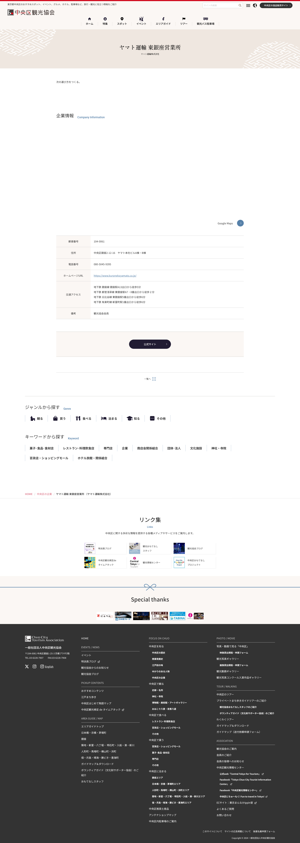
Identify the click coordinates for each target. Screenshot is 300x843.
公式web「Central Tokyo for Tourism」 (240, 773)
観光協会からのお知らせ (95, 667)
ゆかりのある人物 (161, 671)
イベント (86, 655)
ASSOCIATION (225, 741)
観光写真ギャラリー (228, 659)
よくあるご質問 (225, 809)
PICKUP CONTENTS (92, 683)
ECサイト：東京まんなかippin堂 (235, 802)
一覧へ (147, 378)
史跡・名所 (157, 690)
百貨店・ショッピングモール (49, 458)
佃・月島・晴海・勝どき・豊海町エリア (171, 802)
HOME (84, 638)
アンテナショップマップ (162, 815)
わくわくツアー (225, 719)
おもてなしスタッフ (92, 781)
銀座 (83, 739)
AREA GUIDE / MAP (92, 718)
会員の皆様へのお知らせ (230, 761)
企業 (125, 448)
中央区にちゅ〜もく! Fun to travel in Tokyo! (242, 796)
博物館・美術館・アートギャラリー (169, 702)
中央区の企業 (158, 677)
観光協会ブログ (90, 674)
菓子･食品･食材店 (42, 448)
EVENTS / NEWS (90, 647)
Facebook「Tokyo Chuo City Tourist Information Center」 (245, 782)
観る (40, 418)
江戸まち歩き (88, 697)
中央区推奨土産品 (159, 809)
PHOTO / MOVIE (226, 638)
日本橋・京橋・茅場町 (93, 732)
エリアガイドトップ (92, 726)
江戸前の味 (157, 665)
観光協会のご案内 (227, 749)
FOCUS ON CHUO (159, 638)
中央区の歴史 (158, 652)
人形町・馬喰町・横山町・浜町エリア (170, 790)
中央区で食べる (157, 715)
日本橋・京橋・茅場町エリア (166, 783)
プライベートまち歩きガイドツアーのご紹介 (241, 700)
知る (137, 418)
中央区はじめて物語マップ (96, 703)
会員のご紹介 (224, 755)
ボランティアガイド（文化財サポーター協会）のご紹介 (110, 772)
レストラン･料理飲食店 (78, 448)
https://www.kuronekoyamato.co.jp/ (115, 275)
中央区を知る (156, 646)
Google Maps (225, 223)
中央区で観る (156, 684)
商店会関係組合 (147, 448)
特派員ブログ (88, 661)
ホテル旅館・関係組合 (92, 458)
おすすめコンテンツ (92, 691)
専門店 (108, 448)
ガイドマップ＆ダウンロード (97, 764)
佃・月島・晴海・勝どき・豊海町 (100, 757)
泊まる (112, 418)
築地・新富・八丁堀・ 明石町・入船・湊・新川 (107, 745)
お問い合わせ (224, 815)
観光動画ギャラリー (228, 671)
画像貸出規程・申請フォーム (234, 665)
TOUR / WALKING (227, 686)
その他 (161, 418)
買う (63, 418)
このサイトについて (212, 831)
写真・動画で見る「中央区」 (233, 646)
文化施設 (196, 448)
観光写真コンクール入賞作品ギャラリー (239, 677)
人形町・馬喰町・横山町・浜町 (98, 751)
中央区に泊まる (157, 771)
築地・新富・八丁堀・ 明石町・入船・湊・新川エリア (178, 796)
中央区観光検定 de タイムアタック (100, 709)
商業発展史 (157, 658)
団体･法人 (174, 448)
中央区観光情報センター (230, 767)
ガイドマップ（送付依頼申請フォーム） (239, 732)
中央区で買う (156, 740)
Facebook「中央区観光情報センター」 (239, 790)
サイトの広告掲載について (238, 831)
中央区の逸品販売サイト (276, 5)
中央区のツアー (225, 694)
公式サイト (150, 344)
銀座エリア (157, 777)
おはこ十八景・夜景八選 (164, 708)
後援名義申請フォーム (264, 831)
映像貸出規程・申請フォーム (234, 652)
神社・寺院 (218, 448)
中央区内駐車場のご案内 (162, 821)
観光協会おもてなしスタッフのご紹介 (238, 707)
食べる (86, 418)
